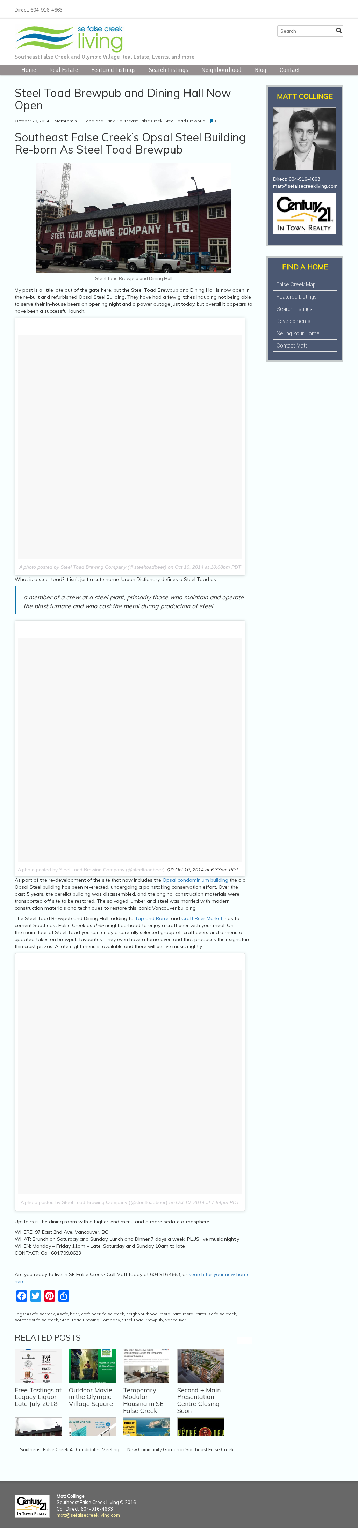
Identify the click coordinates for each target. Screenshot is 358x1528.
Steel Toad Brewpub (184, 121)
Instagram (317, 9)
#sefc (62, 1314)
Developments (293, 321)
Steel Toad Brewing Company (90, 1319)
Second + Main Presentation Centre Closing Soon (199, 1400)
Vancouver (175, 1319)
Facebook (294, 9)
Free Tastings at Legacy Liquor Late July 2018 (38, 1397)
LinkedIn (328, 9)
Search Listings (168, 70)
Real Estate (63, 70)
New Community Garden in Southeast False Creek (180, 1449)
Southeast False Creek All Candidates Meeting (69, 1449)
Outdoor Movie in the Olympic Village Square (91, 1397)
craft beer (90, 1314)
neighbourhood (142, 1314)
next (248, 1340)
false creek (113, 1314)
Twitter (305, 9)
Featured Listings (113, 70)
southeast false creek (36, 1319)
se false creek (222, 1314)
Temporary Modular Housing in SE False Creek (143, 1400)
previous (241, 1340)
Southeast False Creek (139, 121)
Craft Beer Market (201, 918)
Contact (290, 70)
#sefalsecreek (41, 1314)
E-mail (339, 9)
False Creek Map (296, 284)
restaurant (170, 1314)
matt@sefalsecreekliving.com (305, 186)
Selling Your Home (298, 333)
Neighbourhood (221, 70)
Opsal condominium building (195, 880)
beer (74, 1314)
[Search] (339, 30)
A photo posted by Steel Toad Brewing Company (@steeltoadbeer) (91, 869)
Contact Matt (292, 345)
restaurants (194, 1314)
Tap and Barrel (152, 918)
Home (28, 70)
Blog (260, 70)
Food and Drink (99, 121)
